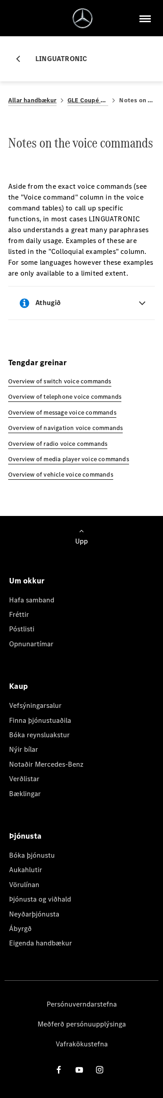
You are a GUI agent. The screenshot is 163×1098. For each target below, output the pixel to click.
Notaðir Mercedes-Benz (46, 764)
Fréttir (19, 614)
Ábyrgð (20, 928)
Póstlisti (21, 629)
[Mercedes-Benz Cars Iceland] (82, 18)
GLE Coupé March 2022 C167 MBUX (87, 100)
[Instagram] (99, 1069)
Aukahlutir (25, 869)
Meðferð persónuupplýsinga (82, 1024)
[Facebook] (58, 1069)
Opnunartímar (31, 644)
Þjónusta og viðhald (40, 899)
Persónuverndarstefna (82, 1004)
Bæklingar (25, 793)
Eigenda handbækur (40, 943)
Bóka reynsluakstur (39, 735)
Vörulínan (24, 884)
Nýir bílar (23, 749)
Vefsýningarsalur (35, 705)
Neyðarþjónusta (34, 914)
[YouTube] (79, 1069)
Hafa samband (31, 600)
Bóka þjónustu (32, 855)
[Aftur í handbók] (21, 58)
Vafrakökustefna (82, 1044)
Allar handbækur (32, 100)
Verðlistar (24, 778)
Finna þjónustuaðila (40, 720)
